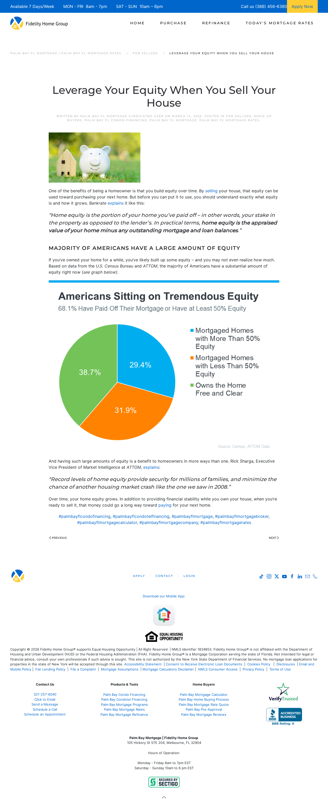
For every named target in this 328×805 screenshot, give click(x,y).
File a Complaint (83, 669)
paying (164, 505)
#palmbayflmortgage (192, 516)
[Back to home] (39, 23)
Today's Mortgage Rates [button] (280, 23)
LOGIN (189, 576)
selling (211, 190)
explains (116, 203)
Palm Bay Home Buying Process (204, 699)
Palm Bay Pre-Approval (204, 709)
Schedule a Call (45, 709)
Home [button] (137, 23)
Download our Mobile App (163, 596)
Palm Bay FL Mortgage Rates (229, 120)
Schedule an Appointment (45, 714)
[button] (164, 797)
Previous (59, 538)
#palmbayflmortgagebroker (242, 516)
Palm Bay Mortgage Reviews (203, 714)
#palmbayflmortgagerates (225, 522)
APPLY (139, 576)
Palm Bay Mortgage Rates (124, 709)
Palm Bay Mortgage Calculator (204, 694)
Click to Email (44, 699)
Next (272, 538)
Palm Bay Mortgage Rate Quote (204, 704)
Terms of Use (280, 669)
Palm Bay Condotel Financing (124, 699)
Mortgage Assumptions (119, 669)
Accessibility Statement (143, 664)
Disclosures (285, 664)
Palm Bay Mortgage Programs (124, 704)
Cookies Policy (259, 664)
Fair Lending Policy (50, 669)
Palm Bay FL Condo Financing (116, 120)
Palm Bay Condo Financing (124, 694)
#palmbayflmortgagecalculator (107, 522)
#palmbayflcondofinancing (84, 516)
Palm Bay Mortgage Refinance (124, 714)
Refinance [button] (216, 23)
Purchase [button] (173, 23)
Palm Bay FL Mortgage (173, 120)
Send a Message (45, 704)
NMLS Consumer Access (218, 669)
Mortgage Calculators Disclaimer (168, 669)
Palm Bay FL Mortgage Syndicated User (122, 116)
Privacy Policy (253, 669)
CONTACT (164, 576)
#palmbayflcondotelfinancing (141, 516)
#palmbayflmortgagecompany (168, 522)
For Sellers (238, 116)
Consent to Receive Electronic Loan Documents (204, 664)
